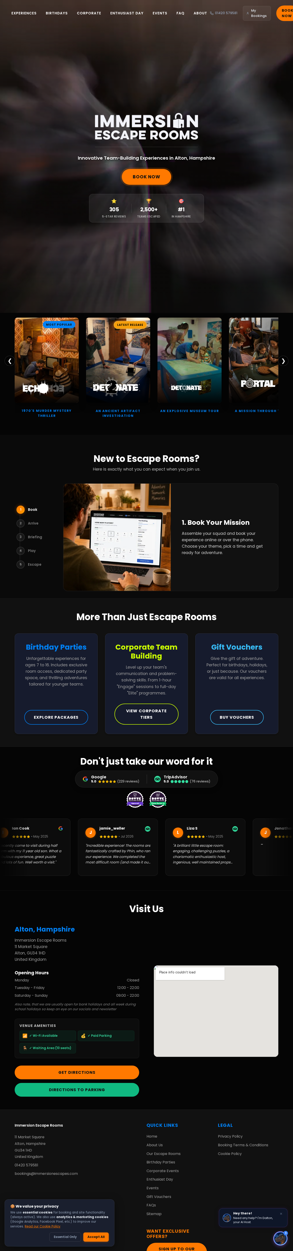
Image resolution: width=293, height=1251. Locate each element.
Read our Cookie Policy (42, 1226)
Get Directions (76, 1072)
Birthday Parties (160, 1162)
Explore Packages (56, 717)
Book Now (146, 177)
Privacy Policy (230, 1136)
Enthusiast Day (127, 13)
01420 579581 (26, 1165)
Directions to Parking (77, 1090)
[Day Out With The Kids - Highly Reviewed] (158, 799)
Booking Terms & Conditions (243, 1145)
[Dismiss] (281, 1213)
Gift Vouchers (158, 1196)
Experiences (24, 13)
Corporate (89, 13)
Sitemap (154, 1213)
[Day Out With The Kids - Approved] (135, 799)
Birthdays (57, 13)
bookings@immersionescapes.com (46, 1173)
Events (160, 13)
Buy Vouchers (237, 717)
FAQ (180, 13)
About (200, 13)
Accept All (96, 1237)
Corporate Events (162, 1170)
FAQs (151, 1205)
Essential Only (65, 1237)
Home (151, 1136)
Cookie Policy (230, 1153)
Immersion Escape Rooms (39, 1125)
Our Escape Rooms (163, 1153)
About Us (154, 1145)
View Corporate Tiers (146, 714)
